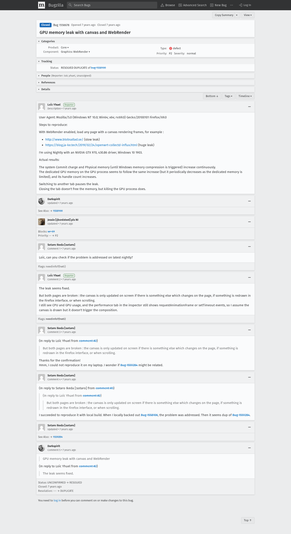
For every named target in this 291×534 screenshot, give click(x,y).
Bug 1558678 (61, 25)
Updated (53, 203)
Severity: (179, 53)
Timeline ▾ (245, 96)
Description (54, 108)
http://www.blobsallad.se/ (64, 139)
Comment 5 (54, 449)
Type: (163, 48)
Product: (53, 47)
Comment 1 (54, 248)
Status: (54, 67)
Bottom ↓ (212, 96)
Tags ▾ (228, 96)
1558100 (58, 210)
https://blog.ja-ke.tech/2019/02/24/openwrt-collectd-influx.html (91, 145)
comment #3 (104, 388)
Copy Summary (224, 15)
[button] (245, 5)
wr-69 (51, 231)
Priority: (162, 53)
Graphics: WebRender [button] (75, 51)
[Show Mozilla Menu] (41, 5)
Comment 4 (54, 379)
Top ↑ (248, 520)
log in (57, 500)
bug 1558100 (98, 67)
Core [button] (65, 47)
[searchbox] (112, 5)
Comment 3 (54, 332)
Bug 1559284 (129, 365)
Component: (51, 51)
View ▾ (248, 15)
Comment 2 (54, 279)
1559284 (58, 436)
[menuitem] (168, 5)
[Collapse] (249, 106)
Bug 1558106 (149, 415)
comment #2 (88, 341)
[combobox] (112, 5)
